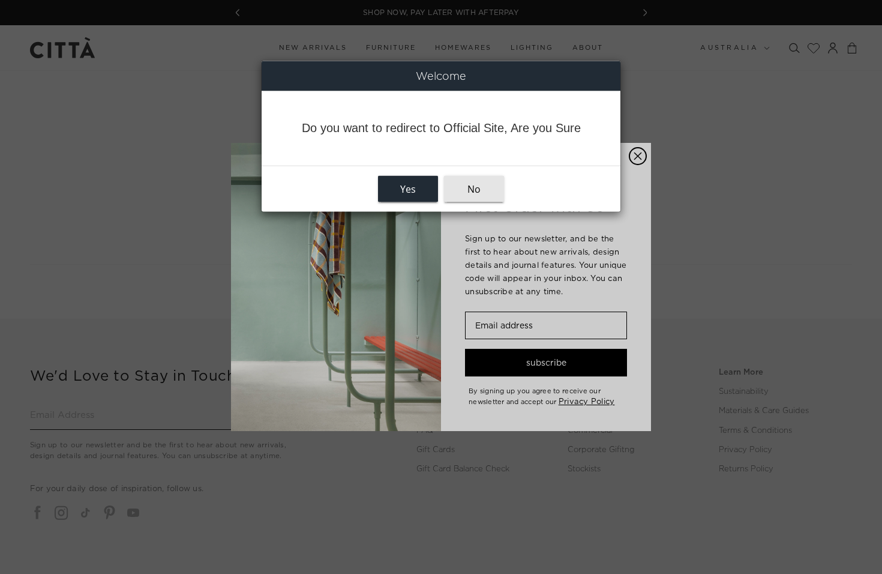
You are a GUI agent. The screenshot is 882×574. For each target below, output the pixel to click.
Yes (408, 189)
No (474, 189)
